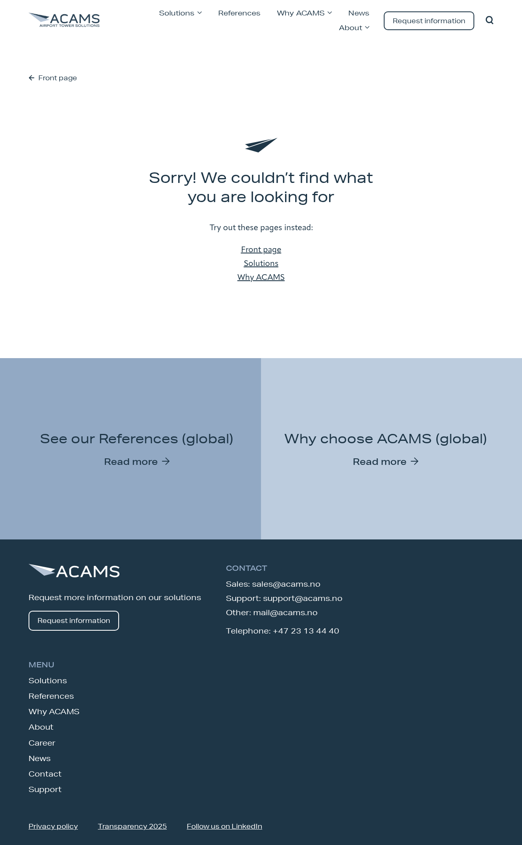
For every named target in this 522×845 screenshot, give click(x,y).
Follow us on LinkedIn (224, 826)
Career (42, 742)
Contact (45, 773)
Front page (57, 77)
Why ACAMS (301, 13)
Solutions (177, 13)
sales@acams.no (286, 583)
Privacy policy (53, 826)
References (239, 13)
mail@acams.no (285, 612)
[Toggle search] (489, 21)
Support (45, 789)
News (358, 13)
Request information (429, 20)
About (350, 27)
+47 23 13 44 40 (306, 630)
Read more (131, 461)
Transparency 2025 (132, 826)
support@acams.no (303, 598)
